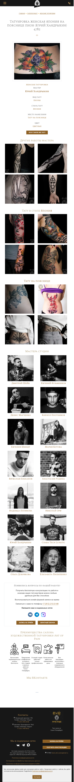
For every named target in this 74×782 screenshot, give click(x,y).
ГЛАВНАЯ (22, 13)
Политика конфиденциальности (23, 758)
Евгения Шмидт (20, 447)
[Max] (43, 614)
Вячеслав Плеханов (20, 479)
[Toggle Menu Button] (5, 3)
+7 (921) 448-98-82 (23, 728)
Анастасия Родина (53, 479)
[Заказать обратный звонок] (69, 3)
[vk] (30, 614)
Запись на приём (26, 623)
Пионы (37, 100)
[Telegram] (23, 745)
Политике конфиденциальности (42, 771)
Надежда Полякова (20, 510)
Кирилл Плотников (53, 415)
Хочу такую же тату (37, 132)
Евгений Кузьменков (53, 383)
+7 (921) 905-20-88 (23, 722)
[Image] (19, 158)
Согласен (37, 777)
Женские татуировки (37, 84)
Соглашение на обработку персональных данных (23, 761)
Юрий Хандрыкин (37, 91)
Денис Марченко (21, 415)
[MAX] (28, 745)
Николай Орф (53, 510)
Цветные (37, 126)
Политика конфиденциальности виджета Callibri (23, 764)
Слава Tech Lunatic (53, 542)
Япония (37, 109)
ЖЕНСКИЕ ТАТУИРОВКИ (47, 13)
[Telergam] (36, 614)
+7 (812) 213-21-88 (50, 604)
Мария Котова (53, 447)
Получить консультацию (57, 747)
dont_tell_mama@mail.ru (60, 753)
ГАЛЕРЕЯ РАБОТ (32, 13)
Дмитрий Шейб (21, 383)
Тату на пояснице (37, 117)
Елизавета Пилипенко (53, 574)
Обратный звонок (47, 623)
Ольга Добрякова (21, 574)
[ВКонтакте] (18, 745)
